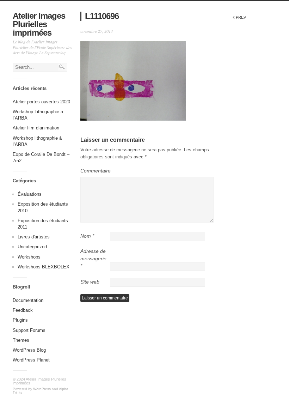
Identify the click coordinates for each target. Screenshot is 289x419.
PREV (239, 17)
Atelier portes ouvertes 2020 (41, 101)
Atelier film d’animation (36, 127)
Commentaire (95, 171)
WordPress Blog (29, 350)
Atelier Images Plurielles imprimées (39, 24)
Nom (87, 236)
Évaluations (30, 194)
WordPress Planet (31, 360)
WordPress (42, 389)
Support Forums (29, 330)
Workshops (29, 257)
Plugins (20, 320)
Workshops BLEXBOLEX (43, 266)
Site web (89, 282)
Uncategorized (32, 246)
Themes (21, 340)
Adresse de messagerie (93, 258)
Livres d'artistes (34, 236)
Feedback (23, 310)
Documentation (28, 300)
